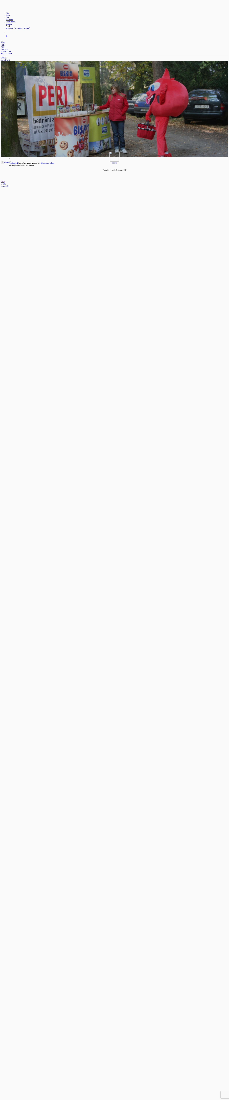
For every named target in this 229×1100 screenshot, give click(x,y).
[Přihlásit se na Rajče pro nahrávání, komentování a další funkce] (7, 37)
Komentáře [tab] (5, 186)
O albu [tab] (3, 184)
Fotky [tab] (3, 182)
